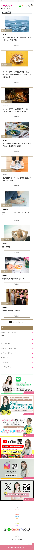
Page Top (17, 536)
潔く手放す (6, 247)
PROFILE (17, 521)
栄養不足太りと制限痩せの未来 (13, 279)
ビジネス (4, 357)
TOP (17, 507)
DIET (17, 512)
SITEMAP (17, 525)
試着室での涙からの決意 (11, 311)
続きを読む (16, 45)
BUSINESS (17, 514)
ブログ (4, 362)
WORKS (17, 516)
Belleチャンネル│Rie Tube (8, 332)
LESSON (17, 509)
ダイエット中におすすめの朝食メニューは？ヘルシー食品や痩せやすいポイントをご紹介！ (16, 74)
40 (19, 322)
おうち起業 (5, 343)
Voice (3, 339)
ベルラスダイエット (7, 30)
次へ (23, 322)
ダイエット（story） (8, 353)
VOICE (17, 518)
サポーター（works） (8, 348)
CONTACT (17, 523)
